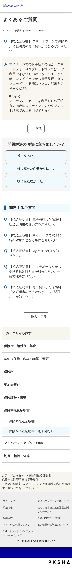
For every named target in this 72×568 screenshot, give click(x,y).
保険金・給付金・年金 (20, 346)
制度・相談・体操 (17, 456)
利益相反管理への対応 (50, 517)
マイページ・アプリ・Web (23, 443)
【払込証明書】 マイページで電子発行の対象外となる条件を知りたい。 (35, 238)
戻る (39, 128)
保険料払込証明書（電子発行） (31, 431)
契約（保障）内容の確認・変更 (26, 358)
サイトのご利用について (16, 524)
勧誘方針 (8, 517)
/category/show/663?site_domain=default (66, 397)
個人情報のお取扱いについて (53, 524)
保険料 (9, 371)
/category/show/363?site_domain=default (66, 359)
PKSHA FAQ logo (59, 562)
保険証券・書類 (15, 397)
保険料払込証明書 (17, 410)
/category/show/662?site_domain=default (66, 384)
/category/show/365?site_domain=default (66, 410)
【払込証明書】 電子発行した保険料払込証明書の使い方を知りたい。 (35, 222)
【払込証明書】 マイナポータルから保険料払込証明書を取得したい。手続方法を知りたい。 (35, 271)
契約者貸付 (12, 384)
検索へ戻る (39, 316)
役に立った (25, 155)
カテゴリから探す (13, 475)
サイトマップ (10, 500)
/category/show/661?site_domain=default (66, 371)
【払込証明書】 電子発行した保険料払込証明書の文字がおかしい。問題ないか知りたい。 (35, 291)
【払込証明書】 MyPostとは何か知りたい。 (34, 253)
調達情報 (8, 507)
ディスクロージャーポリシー (53, 500)
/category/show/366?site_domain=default (66, 443)
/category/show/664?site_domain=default (66, 456)
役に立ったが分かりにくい (36, 168)
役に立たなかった (30, 181)
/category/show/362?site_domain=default (66, 346)
